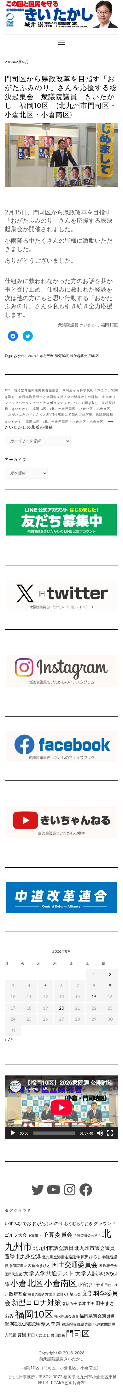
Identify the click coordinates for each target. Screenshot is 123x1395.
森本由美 (86, 1303)
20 (61, 1008)
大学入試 (86, 1273)
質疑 (21, 1334)
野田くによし (38, 1335)
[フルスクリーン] (110, 1133)
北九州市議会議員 (53, 1248)
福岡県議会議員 (66, 1316)
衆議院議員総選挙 (77, 1324)
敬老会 (75, 1294)
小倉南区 (60, 1283)
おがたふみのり (26, 356)
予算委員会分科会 (87, 1235)
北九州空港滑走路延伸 (61, 1257)
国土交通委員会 (74, 1264)
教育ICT (62, 1294)
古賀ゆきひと (39, 1265)
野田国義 (58, 1335)
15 (94, 996)
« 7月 (9, 1039)
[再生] (13, 1133)
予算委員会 (58, 1234)
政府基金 (18, 1293)
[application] (61, 1107)
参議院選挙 (18, 1265)
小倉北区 (26, 1283)
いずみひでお (18, 1223)
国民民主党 (13, 1274)
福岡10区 (61, 356)
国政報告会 (108, 1265)
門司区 (93, 356)
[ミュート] (100, 1133)
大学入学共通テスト (48, 1273)
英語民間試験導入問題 (35, 1324)
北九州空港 (28, 1256)
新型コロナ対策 (36, 1302)
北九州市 (46, 356)
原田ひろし (91, 1256)
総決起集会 (78, 356)
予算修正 (35, 1235)
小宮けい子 (89, 1284)
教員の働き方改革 (42, 1294)
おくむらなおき (78, 1223)
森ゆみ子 (69, 1303)
